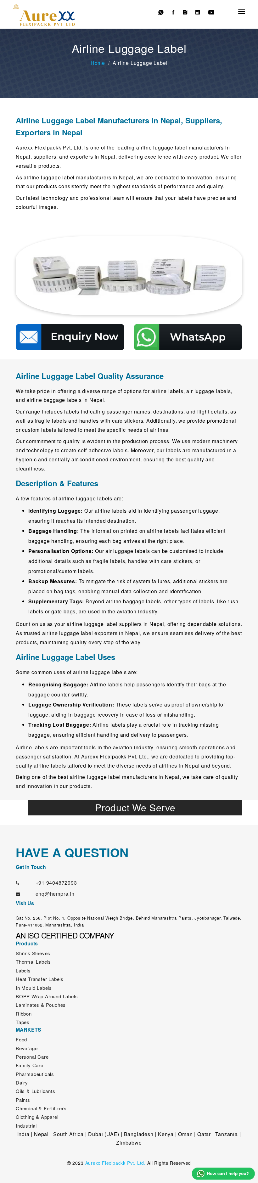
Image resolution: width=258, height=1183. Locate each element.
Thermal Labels (33, 961)
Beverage (26, 1048)
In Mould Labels (34, 987)
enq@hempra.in (55, 893)
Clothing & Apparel (37, 1116)
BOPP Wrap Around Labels (47, 996)
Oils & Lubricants (35, 1091)
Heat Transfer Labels (40, 979)
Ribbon (24, 1013)
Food (21, 1039)
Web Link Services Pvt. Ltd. (158, 1173)
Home (98, 62)
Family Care (29, 1065)
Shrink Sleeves (33, 953)
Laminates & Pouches (41, 1004)
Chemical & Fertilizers (41, 1108)
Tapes (23, 1022)
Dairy (22, 1082)
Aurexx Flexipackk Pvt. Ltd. (115, 1163)
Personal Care (32, 1056)
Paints (23, 1099)
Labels (23, 970)
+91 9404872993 (56, 882)
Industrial (26, 1125)
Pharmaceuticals (35, 1074)
